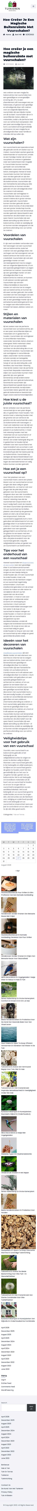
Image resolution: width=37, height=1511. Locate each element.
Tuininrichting (6, 1478)
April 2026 (5, 1327)
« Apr (18, 871)
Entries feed (6, 1383)
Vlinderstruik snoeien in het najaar (15, 1173)
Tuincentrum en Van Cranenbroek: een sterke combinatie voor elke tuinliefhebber (17, 1297)
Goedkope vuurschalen (12, 653)
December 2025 (7, 1331)
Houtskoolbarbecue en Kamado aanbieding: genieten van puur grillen (16, 936)
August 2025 (6, 1334)
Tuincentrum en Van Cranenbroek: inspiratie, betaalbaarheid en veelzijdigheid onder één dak (18, 1090)
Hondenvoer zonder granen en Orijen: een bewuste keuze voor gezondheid (18, 957)
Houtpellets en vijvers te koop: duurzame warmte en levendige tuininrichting (18, 1251)
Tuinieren (5, 1475)
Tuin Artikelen (6, 1495)
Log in (3, 1380)
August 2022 (6, 1366)
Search (4, 1403)
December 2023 (7, 1352)
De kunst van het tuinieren (12, 1488)
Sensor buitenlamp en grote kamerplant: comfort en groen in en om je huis (18, 999)
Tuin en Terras (19, 815)
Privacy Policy (6, 1492)
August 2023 (6, 1355)
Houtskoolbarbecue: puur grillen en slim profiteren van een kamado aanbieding (17, 893)
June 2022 (5, 1369)
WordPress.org (7, 1390)
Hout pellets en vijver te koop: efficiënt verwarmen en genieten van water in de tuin (18, 1045)
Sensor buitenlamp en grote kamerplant (17, 1191)
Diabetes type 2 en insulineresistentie (16, 1154)
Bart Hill (18, 34)
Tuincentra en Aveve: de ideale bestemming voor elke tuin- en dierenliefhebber (14, 1273)
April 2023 (5, 1359)
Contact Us (5, 1485)
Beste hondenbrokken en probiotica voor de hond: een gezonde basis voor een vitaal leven (18, 1022)
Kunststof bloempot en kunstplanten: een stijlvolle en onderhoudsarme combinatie (18, 1319)
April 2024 (5, 1348)
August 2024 (6, 1345)
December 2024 (7, 1341)
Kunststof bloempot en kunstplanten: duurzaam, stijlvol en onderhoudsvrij (16, 1112)
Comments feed (8, 1386)
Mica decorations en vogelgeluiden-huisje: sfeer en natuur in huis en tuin (18, 978)
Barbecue (5, 1465)
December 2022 (7, 1362)
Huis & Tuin (5, 1468)
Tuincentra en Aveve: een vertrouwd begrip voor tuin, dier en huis (16, 1068)
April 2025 (5, 1338)
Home (8, 34)
